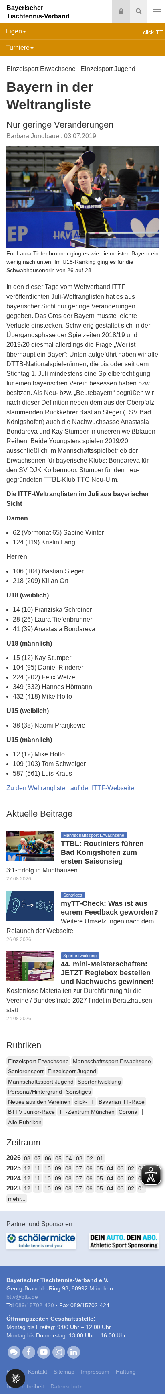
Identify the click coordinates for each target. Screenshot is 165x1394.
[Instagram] (58, 1351)
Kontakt (37, 1371)
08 (27, 1158)
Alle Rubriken (25, 1122)
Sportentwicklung (99, 1081)
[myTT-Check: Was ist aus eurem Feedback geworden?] (30, 905)
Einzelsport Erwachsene (38, 1061)
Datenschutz (66, 1386)
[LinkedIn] (73, 1351)
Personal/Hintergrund (35, 1091)
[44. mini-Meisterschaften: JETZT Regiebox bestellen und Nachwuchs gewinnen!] (30, 965)
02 (90, 1158)
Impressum (95, 1371)
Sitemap (64, 1371)
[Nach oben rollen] (149, 1371)
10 (47, 1168)
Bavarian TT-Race (122, 1101)
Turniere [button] (18, 47)
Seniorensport (26, 1071)
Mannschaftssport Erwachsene (112, 1061)
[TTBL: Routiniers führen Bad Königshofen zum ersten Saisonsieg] (30, 845)
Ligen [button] (14, 31)
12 (27, 1168)
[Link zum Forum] (13, 1351)
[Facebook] (28, 1351)
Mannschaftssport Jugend (41, 1081)
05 (58, 1158)
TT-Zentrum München (87, 1112)
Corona (128, 1112)
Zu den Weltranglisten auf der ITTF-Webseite (70, 788)
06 (48, 1158)
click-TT (84, 1101)
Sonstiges (78, 1091)
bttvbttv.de (22, 1297)
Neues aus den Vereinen (39, 1101)
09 (58, 1168)
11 (37, 1168)
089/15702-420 (34, 1305)
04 (69, 1158)
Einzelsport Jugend (72, 1071)
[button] (15, 1377)
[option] (41, 1245)
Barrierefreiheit (25, 1386)
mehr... (17, 1199)
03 (79, 1158)
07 (37, 1158)
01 (100, 1158)
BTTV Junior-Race (31, 1112)
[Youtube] (43, 1351)
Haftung (126, 1371)
